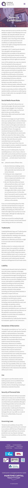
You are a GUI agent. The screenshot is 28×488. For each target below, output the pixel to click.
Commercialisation (17, 445)
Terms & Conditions (9, 446)
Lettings (8, 445)
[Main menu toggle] (24, 4)
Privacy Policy (20, 446)
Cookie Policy (9, 448)
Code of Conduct (18, 448)
